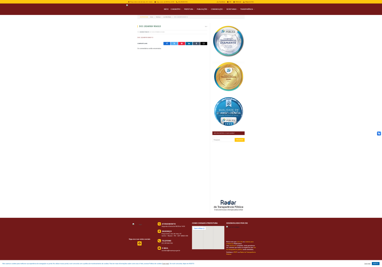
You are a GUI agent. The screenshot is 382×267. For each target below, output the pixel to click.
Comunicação (217, 9)
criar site (240, 241)
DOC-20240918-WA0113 (145, 37)
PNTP (235, 252)
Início (166, 9)
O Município (175, 9)
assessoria (233, 245)
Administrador (144, 32)
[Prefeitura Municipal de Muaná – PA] (141, 9)
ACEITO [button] (375, 263)
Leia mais (166, 264)
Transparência (246, 9)
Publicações (202, 9)
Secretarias (231, 9)
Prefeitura (188, 9)
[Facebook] (139, 243)
